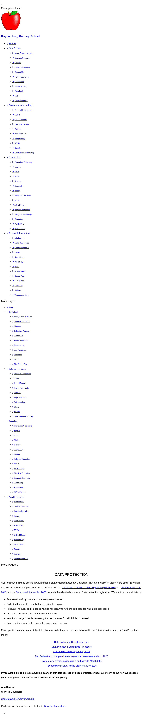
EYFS (17, 172)
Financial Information (23, 110)
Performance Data (22, 124)
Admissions (19, 238)
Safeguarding (20, 139)
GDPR (17, 115)
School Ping (19, 276)
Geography (19, 186)
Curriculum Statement (23, 162)
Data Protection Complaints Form (71, 642)
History (17, 191)
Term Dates (19, 281)
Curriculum (15, 157)
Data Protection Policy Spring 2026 (71, 651)
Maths (17, 176)
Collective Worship (22, 67)
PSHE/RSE (19, 224)
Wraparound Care (21, 295)
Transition (18, 286)
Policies (18, 129)
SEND (17, 143)
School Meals (20, 271)
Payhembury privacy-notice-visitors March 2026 (72, 665)
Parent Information (19, 233)
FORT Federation (21, 77)
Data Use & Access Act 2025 (31, 592)
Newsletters (19, 257)
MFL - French (20, 229)
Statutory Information (20, 105)
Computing (19, 219)
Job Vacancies (20, 86)
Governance (19, 82)
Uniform (18, 290)
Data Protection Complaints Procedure (72, 646)
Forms (17, 252)
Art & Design (20, 205)
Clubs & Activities (22, 243)
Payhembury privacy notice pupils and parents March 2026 (71, 661)
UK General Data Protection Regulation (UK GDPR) (89, 587)
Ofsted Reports (21, 120)
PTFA (17, 267)
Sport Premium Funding (24, 153)
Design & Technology (23, 214)
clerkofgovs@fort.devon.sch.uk (17, 699)
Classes (18, 63)
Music (17, 200)
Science (18, 181)
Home (12, 43)
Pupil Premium (20, 134)
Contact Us (19, 72)
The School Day (21, 101)
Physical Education (22, 210)
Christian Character (22, 58)
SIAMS (17, 148)
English (18, 167)
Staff (16, 96)
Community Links (22, 248)
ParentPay (19, 262)
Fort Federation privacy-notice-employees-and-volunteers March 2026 (71, 656)
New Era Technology (55, 706)
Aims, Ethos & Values (23, 53)
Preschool (19, 91)
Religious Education (23, 195)
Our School (15, 48)
